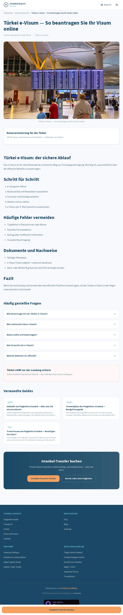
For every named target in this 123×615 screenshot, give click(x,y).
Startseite (8, 13)
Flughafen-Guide (11, 519)
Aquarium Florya (71, 571)
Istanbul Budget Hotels (74, 557)
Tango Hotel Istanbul (73, 552)
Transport (8, 524)
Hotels (6, 529)
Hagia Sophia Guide (12, 562)
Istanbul (7, 538)
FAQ (66, 519)
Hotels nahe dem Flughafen (78, 478)
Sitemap (67, 529)
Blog (66, 524)
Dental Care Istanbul (73, 562)
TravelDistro (69, 576)
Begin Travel (69, 566)
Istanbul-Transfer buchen (43, 478)
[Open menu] (116, 5)
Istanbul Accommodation (15, 557)
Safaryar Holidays (11, 552)
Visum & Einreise (22, 13)
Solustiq (77, 593)
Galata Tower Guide (12, 566)
